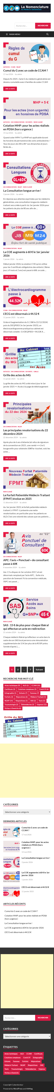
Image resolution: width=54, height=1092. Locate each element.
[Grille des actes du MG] (27, 358)
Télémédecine (27, 704)
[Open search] (47, 34)
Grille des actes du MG (17, 375)
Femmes (34, 693)
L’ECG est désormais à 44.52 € (21, 313)
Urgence (42, 704)
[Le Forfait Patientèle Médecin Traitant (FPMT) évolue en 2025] (27, 478)
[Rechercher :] (33, 26)
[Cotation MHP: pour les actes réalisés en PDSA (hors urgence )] (27, 108)
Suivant (39, 669)
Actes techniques (12, 685)
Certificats (10, 689)
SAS (33, 701)
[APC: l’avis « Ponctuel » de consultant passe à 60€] (27, 543)
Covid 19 (44, 689)
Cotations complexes (27, 689)
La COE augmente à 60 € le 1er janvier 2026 (24, 927)
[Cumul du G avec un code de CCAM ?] (27, 53)
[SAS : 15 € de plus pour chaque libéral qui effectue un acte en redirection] (27, 608)
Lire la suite (9, 88)
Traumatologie (11, 704)
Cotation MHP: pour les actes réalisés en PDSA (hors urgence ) (35, 845)
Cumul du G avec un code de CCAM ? (25, 70)
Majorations (22, 697)
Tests (42, 701)
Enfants (23, 693)
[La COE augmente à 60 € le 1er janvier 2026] (27, 235)
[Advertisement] (27, 771)
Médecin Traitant (38, 697)
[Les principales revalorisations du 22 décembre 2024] (27, 413)
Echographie (10, 693)
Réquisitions (22, 701)
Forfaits (9, 697)
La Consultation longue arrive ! (22, 190)
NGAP (19, 67)
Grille (36, 371)
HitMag (29, 1089)
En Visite (29, 122)
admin (19, 74)
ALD (26, 685)
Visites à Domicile (13, 708)
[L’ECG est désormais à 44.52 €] (27, 296)
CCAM (13, 67)
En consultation (17, 122)
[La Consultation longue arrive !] (27, 173)
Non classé (38, 122)
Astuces (6, 67)
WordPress (18, 1089)
